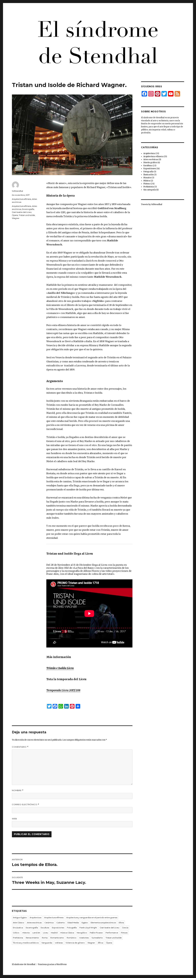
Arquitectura (35, 917)
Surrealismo (97, 938)
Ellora (121, 922)
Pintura (124, 932)
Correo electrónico (25, 804)
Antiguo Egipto (20, 917)
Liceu (45, 932)
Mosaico (147, 177)
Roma (44, 938)
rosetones (84, 938)
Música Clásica (67, 932)
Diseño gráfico (150, 162)
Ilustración (148, 174)
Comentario (20, 747)
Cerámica (49, 922)
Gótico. (16, 932)
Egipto (85, 922)
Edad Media (73, 922)
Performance (112, 932)
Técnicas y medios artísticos (26, 943)
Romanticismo (57, 938)
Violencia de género (75, 943)
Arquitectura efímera (21, 199)
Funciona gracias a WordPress (52, 964)
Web (14, 818)
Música (146, 180)
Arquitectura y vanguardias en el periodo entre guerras (91, 917)
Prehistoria (18, 938)
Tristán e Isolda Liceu (60, 668)
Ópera (15, 215)
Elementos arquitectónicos (103, 922)
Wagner (15, 218)
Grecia (125, 927)
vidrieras (59, 943)
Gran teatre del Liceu (21, 212)
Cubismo (60, 922)
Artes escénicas (34, 922)
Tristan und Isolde (27, 215)
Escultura (45, 927)
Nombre (17, 790)
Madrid (54, 932)
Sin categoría (149, 190)
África (100, 943)
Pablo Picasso (96, 932)
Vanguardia (46, 943)
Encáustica (18, 927)
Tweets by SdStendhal (151, 204)
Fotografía (72, 927)
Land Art (36, 932)
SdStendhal (17, 191)
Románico (71, 938)
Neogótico (82, 932)
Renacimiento (32, 938)
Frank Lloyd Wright (88, 927)
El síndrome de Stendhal (23, 964)
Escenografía (28, 209)
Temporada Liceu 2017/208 (63, 690)
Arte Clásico (18, 922)
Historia (26, 932)
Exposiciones (58, 927)
